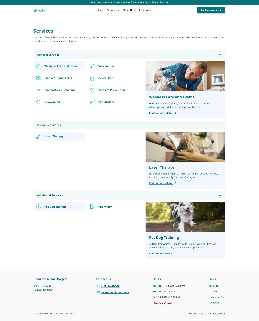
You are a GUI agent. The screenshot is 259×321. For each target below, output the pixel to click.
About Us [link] (214, 286)
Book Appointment (211, 10)
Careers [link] (213, 291)
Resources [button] (145, 10)
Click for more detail (161, 113)
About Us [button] (128, 10)
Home (100, 10)
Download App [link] (217, 297)
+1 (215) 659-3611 (110, 286)
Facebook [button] (214, 302)
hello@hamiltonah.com (115, 292)
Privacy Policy (217, 313)
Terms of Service (196, 313)
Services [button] (112, 10)
